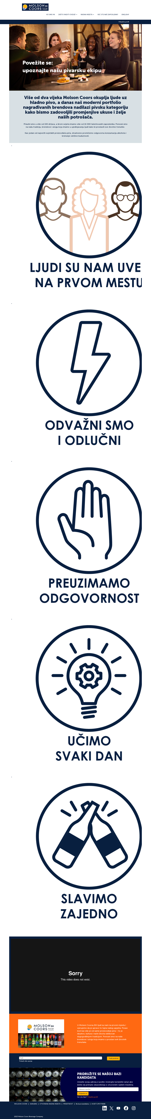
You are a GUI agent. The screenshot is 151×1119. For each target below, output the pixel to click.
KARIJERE (33, 1104)
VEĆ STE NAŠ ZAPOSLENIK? (107, 14)
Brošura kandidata (82, 1104)
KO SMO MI (50, 14)
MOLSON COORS (20, 1104)
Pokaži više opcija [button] (25, 1061)
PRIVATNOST (68, 1104)
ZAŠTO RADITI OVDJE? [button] (67, 14)
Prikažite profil (124, 22)
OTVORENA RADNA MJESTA (50, 1104)
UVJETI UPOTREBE (98, 1104)
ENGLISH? (125, 14)
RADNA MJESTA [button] (87, 14)
